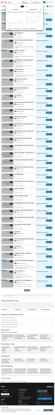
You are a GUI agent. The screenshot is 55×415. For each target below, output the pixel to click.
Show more (4, 340)
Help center (21, 402)
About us (2, 400)
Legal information (22, 392)
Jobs (2, 402)
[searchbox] (14, 2)
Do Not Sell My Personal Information (25, 397)
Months (26, 6)
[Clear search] (20, 2)
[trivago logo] (4, 2)
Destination (10, 1)
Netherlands (13, 381)
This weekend (25, 28)
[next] (41, 9)
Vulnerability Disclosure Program (24, 398)
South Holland (19, 381)
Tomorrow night (17, 28)
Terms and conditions (22, 390)
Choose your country (4, 389)
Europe (8, 381)
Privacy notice (21, 394)
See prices (48, 19)
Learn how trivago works (23, 404)
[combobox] (15, 2)
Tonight (10, 28)
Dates (22, 6)
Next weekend (33, 28)
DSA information (21, 395)
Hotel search (3, 381)
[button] (15, 2)
